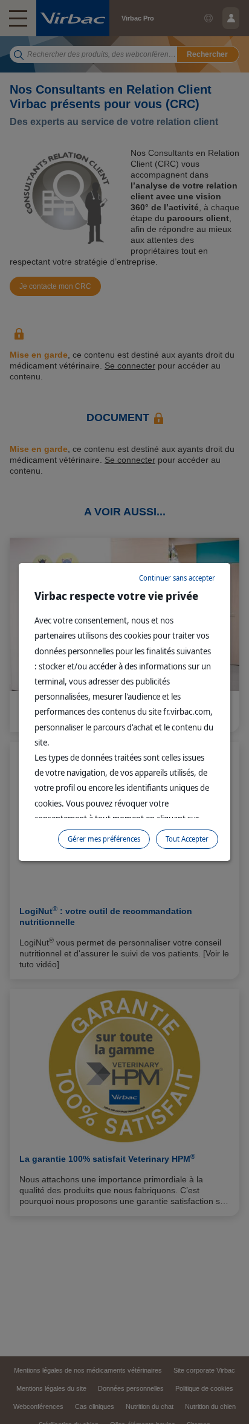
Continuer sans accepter (177, 578)
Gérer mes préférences (104, 839)
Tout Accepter (187, 839)
